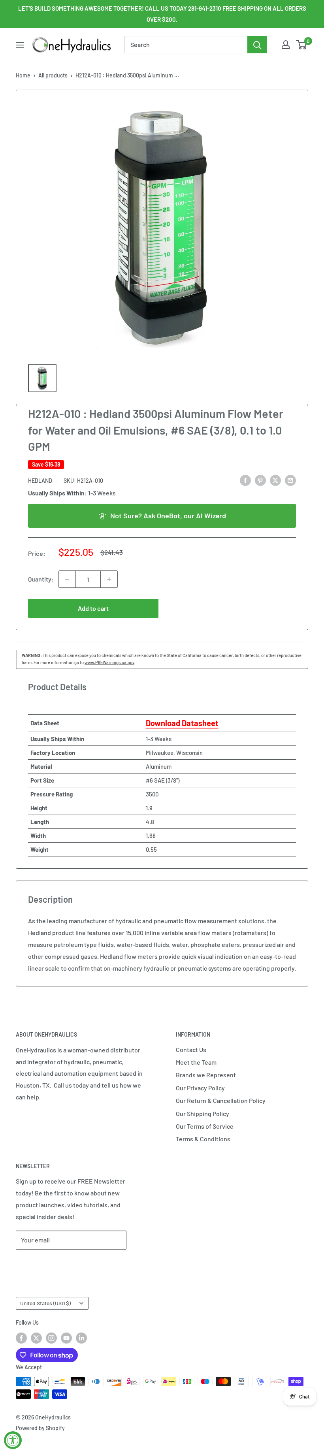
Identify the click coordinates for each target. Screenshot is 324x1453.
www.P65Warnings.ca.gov (109, 662)
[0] (302, 44)
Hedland (40, 480)
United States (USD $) (45, 1303)
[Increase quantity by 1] (109, 579)
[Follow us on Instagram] (51, 1337)
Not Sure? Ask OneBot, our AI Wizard (168, 515)
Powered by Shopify (40, 1428)
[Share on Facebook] (245, 480)
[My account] (286, 44)
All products (53, 75)
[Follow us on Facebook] (21, 1337)
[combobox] (185, 44)
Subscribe (42, 1263)
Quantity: (41, 579)
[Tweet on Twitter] (275, 480)
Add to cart (93, 608)
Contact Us (191, 1049)
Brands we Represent (206, 1074)
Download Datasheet (182, 723)
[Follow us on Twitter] (36, 1337)
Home (23, 75)
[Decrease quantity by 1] (67, 579)
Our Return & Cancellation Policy (221, 1100)
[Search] (257, 44)
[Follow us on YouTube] (66, 1337)
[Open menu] (20, 45)
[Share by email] (290, 480)
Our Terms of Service (205, 1126)
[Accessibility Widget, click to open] (13, 1440)
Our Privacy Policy (200, 1088)
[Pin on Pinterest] (260, 480)
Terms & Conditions (203, 1138)
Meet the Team (196, 1062)
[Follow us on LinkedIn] (81, 1337)
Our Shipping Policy (202, 1113)
